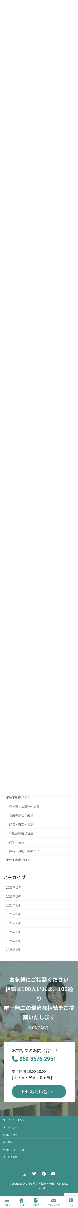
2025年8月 (13, 914)
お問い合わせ (10, 1134)
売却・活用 (16, 842)
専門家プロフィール (14, 1149)
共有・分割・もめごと (24, 850)
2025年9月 (13, 905)
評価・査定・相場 (21, 824)
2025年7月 (13, 923)
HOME (21, 1204)
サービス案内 (10, 1157)
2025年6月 (13, 932)
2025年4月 (13, 949)
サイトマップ (10, 1127)
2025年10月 (14, 896)
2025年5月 (13, 940)
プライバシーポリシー (15, 1120)
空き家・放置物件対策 (24, 806)
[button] (39, 1091)
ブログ (36, 1204)
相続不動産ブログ (18, 859)
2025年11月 (14, 887)
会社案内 (8, 1142)
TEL (71, 1204)
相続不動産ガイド (18, 797)
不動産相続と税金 (21, 833)
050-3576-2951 (38, 1059)
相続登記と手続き (21, 815)
